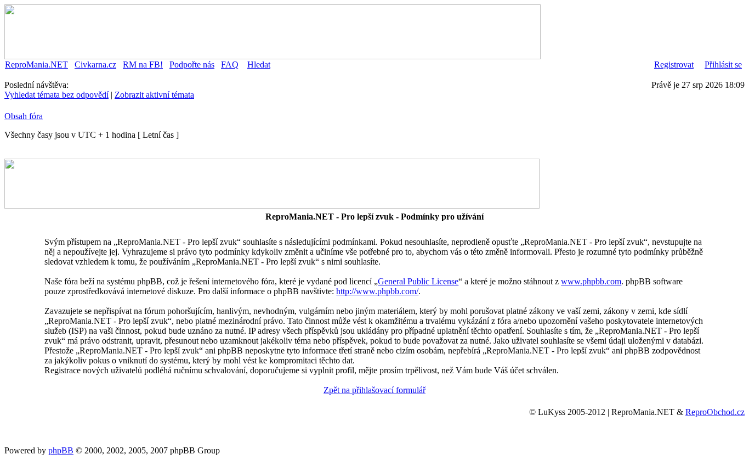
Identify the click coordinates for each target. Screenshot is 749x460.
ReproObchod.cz (715, 412)
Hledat (258, 64)
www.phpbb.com (591, 281)
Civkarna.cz (95, 64)
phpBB (60, 450)
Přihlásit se (723, 64)
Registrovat (674, 64)
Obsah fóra (23, 116)
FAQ (230, 64)
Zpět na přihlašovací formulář (374, 390)
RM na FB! (143, 64)
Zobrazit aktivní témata (154, 94)
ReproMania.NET (36, 64)
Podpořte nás (191, 64)
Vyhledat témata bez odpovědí (56, 94)
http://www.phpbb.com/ (377, 291)
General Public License (418, 281)
